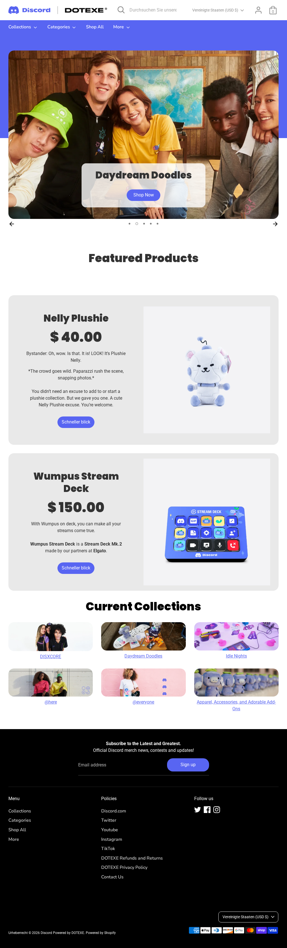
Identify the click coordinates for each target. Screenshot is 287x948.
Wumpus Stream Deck (76, 482)
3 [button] (144, 224)
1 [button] (129, 224)
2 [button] (136, 223)
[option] (143, 135)
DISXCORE (50, 656)
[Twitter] (197, 809)
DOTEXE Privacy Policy (124, 867)
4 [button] (151, 224)
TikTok (108, 849)
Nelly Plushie (75, 318)
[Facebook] (207, 809)
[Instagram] (216, 809)
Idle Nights (236, 656)
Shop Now (143, 195)
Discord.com (113, 811)
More (119, 27)
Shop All (95, 27)
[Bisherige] (11, 223)
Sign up (188, 764)
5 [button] (157, 224)
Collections (20, 27)
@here (51, 702)
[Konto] (258, 10)
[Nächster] (275, 223)
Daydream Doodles (143, 656)
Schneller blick (76, 422)
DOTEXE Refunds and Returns (132, 858)
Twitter (108, 820)
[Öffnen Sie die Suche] (121, 9)
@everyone (143, 702)
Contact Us (112, 877)
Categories (59, 27)
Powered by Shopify (101, 933)
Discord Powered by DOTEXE (62, 933)
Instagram (111, 839)
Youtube (109, 830)
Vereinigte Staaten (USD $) (215, 10)
